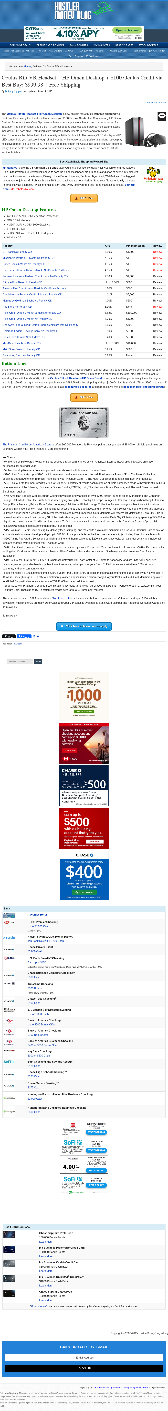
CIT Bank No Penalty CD (17, 252)
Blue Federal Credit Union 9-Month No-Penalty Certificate (36, 270)
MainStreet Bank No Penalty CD (21, 349)
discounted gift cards (78, 386)
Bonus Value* (39, 1306)
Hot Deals (17, 644)
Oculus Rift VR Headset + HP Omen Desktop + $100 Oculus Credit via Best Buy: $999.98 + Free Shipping (82, 81)
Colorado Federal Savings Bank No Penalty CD (30, 331)
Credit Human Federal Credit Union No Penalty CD (32, 294)
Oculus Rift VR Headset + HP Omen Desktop (77, 378)
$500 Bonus (35, 988)
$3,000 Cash (35, 951)
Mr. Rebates (10, 167)
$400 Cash (34, 1003)
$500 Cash (34, 977)
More (36, 636)
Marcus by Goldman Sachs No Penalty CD (27, 300)
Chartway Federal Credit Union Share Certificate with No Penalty (40, 325)
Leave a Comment (156, 102)
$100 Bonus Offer (38, 1034)
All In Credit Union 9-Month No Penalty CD (27, 318)
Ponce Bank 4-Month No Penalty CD (24, 264)
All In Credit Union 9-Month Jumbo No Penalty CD (32, 312)
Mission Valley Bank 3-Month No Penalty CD (29, 258)
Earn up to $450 (37, 962)
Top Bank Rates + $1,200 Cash (46, 941)
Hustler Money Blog (84, 11)
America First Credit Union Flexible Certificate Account (34, 288)
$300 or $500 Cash (39, 1055)
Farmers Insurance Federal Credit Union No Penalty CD (35, 276)
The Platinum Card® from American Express (28, 444)
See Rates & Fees (63, 598)
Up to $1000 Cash (38, 1014)
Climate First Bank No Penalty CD (22, 282)
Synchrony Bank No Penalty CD (21, 355)
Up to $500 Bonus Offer (41, 1024)
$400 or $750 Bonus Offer (42, 1045)
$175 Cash (34, 1087)
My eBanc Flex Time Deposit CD (22, 343)
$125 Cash (34, 1076)
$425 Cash (34, 1066)
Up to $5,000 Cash (38, 926)
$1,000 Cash (35, 1098)
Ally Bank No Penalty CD (17, 306)
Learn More (45, 1241)
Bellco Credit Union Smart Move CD (24, 337)
